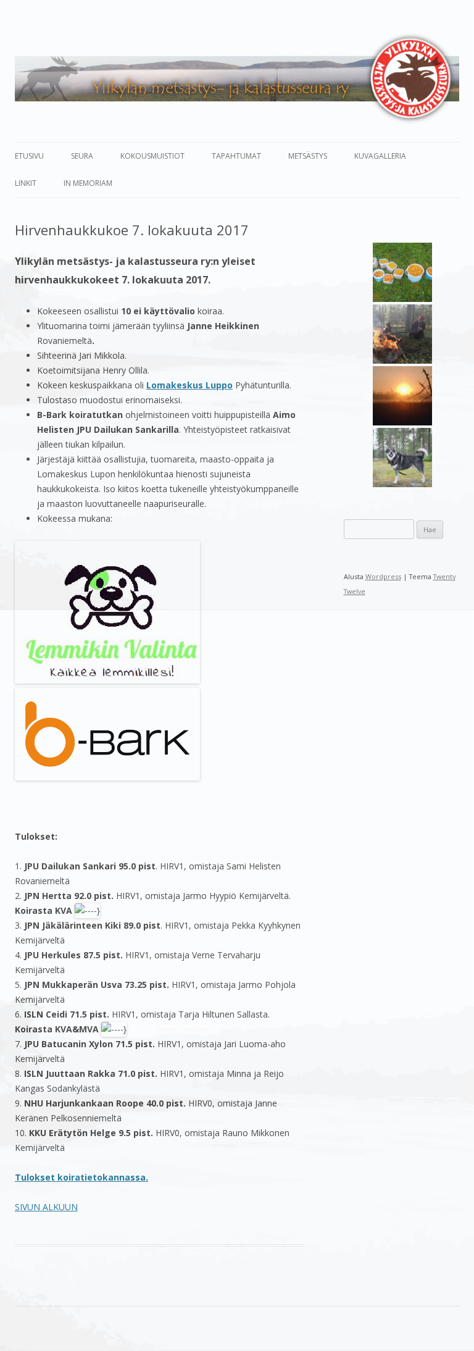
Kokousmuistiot (152, 156)
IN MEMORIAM (88, 183)
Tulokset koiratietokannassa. (81, 1177)
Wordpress (383, 576)
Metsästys (307, 156)
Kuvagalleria (380, 156)
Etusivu (29, 156)
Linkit (25, 183)
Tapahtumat (236, 156)
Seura (82, 156)
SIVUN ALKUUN (46, 1207)
